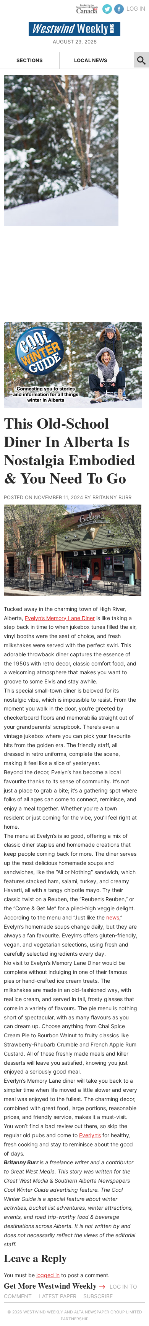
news (112, 917)
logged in (48, 1275)
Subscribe (98, 1296)
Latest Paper (57, 1296)
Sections (29, 60)
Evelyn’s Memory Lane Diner (60, 618)
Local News (90, 60)
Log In (135, 8)
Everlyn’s (90, 1135)
